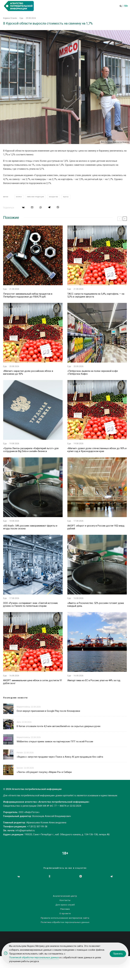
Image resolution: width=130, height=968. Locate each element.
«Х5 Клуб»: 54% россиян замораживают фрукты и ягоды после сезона (30, 527)
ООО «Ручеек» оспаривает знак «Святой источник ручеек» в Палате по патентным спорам (30, 604)
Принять (118, 953)
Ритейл (20, 753)
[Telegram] (111, 876)
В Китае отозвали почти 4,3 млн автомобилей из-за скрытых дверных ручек (59, 726)
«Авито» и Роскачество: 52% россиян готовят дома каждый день (95, 604)
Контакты (65, 900)
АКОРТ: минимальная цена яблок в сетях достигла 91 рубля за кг (32, 682)
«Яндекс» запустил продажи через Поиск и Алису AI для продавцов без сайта (60, 756)
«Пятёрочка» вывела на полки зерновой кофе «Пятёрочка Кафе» (92, 372)
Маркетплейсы (23, 707)
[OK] (49, 876)
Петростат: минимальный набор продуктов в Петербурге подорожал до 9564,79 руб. (27, 295)
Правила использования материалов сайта (65, 918)
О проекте (65, 913)
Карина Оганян (10, 18)
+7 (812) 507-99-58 (37, 826)
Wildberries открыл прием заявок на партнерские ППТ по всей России (55, 741)
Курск (19, 197)
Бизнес (20, 768)
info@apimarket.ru (25, 830)
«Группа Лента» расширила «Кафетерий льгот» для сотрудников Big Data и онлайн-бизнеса (30, 450)
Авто (19, 722)
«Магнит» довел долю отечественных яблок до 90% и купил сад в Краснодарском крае (97, 450)
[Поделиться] (23, 207)
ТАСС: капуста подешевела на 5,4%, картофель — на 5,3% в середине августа (95, 295)
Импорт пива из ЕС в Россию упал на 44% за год (93, 680)
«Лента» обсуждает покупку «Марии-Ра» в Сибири (44, 772)
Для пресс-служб (65, 905)
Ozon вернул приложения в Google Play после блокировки (48, 711)
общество (54, 197)
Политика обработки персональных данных (65, 922)
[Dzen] (80, 876)
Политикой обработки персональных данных (34, 957)
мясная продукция (36, 197)
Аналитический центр (65, 896)
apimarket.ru (69, 795)
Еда (21, 18)
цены (66, 197)
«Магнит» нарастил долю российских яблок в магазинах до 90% (28, 372)
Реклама (65, 909)
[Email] (32, 207)
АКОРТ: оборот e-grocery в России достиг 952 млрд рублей (95, 527)
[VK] (18, 876)
